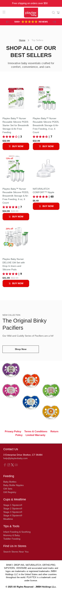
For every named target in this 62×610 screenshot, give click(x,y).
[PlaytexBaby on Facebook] (4, 465)
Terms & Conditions (35, 431)
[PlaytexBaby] (31, 13)
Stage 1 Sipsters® (12, 505)
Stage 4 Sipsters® (12, 515)
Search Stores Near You (16, 551)
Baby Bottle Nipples (13, 485)
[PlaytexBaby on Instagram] (8, 465)
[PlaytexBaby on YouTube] (16, 465)
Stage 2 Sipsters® (12, 508)
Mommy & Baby (11, 535)
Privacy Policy (13, 431)
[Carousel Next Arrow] (54, 21)
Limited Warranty (35, 435)
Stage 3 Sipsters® (12, 512)
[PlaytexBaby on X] (12, 465)
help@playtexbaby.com (15, 458)
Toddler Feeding (11, 538)
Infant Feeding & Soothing (17, 531)
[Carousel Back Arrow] (7, 21)
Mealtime (8, 519)
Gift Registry (9, 492)
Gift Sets (7, 488)
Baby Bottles (9, 481)
